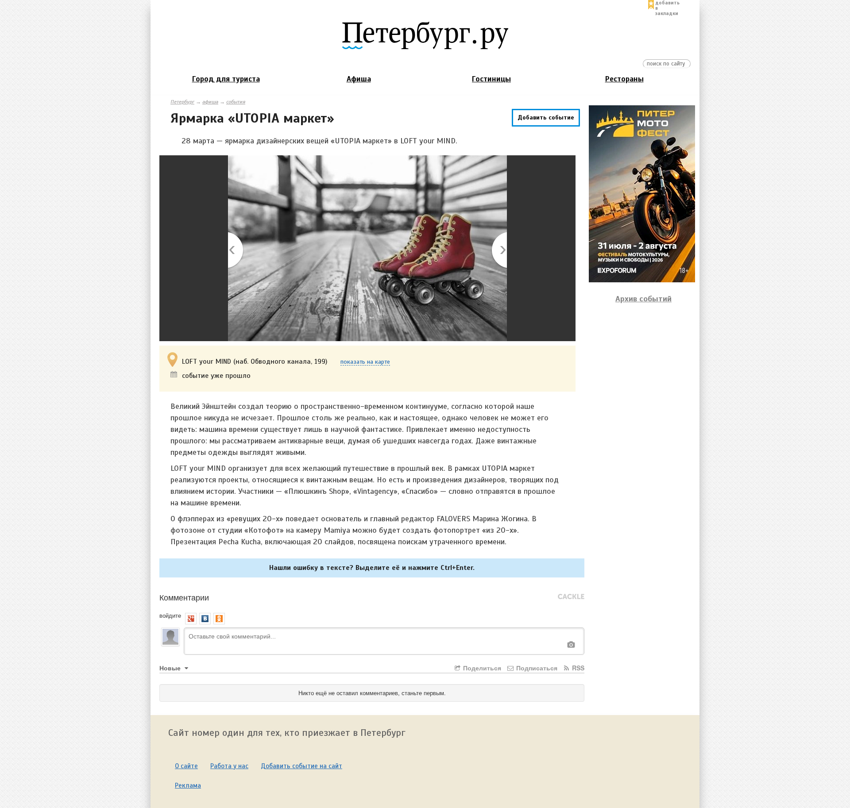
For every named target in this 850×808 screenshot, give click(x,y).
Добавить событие (546, 117)
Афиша (359, 79)
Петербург (182, 102)
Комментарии (184, 597)
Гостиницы (491, 79)
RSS (577, 667)
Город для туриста (226, 79)
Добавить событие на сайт (301, 766)
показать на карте (365, 362)
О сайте (186, 766)
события (235, 102)
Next (499, 250)
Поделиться (481, 667)
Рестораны (624, 79)
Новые (170, 667)
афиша (210, 102)
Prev (236, 250)
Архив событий (643, 299)
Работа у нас (229, 766)
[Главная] (425, 35)
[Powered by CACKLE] (571, 597)
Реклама (188, 785)
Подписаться (535, 667)
